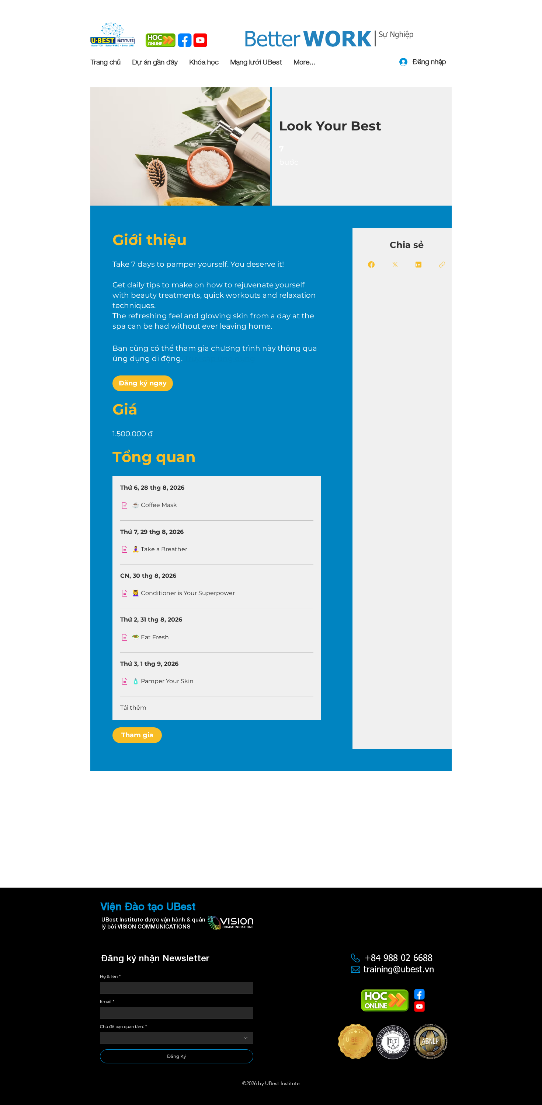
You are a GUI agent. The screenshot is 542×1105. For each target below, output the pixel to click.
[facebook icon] (185, 40)
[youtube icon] (200, 40)
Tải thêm (133, 707)
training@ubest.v (396, 969)
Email (107, 1001)
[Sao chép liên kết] (442, 264)
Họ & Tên (110, 976)
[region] (393, 1047)
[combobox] (176, 1038)
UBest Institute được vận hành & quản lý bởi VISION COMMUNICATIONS (153, 923)
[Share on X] (394, 264)
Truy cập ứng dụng (219, 358)
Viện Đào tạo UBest (148, 906)
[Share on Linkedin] (418, 264)
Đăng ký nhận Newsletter (155, 957)
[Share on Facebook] (371, 264)
